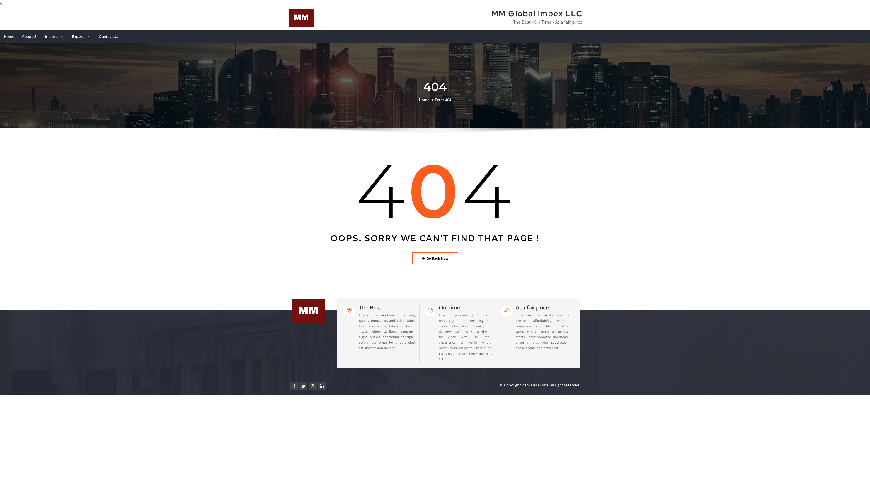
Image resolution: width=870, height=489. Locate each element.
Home (9, 36)
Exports (78, 36)
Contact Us (108, 36)
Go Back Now (437, 258)
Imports (51, 36)
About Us (30, 36)
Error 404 (443, 99)
